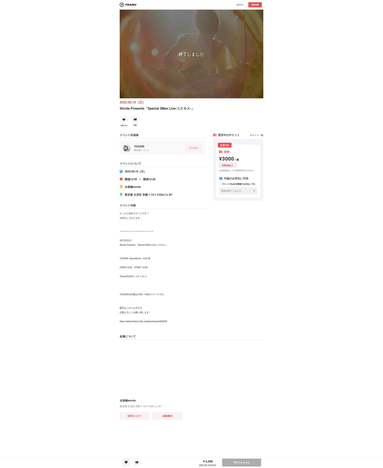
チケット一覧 (256, 135)
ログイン (240, 4)
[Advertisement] (142, 438)
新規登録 (255, 4)
